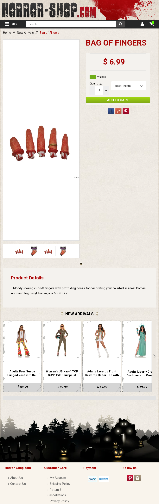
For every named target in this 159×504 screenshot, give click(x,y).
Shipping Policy (60, 484)
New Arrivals (25, 32)
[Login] (142, 24)
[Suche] (120, 24)
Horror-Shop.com (49, 10)
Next (154, 356)
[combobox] (75, 24)
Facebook (111, 111)
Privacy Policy (59, 501)
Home (7, 32)
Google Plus (118, 111)
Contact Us (18, 484)
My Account (58, 478)
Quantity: (96, 83)
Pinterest (126, 111)
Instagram (137, 478)
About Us (16, 478)
